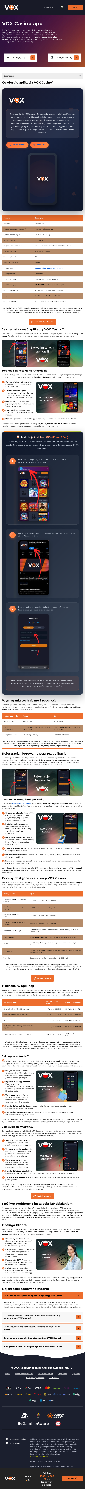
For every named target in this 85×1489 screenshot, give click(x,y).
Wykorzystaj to (42, 743)
